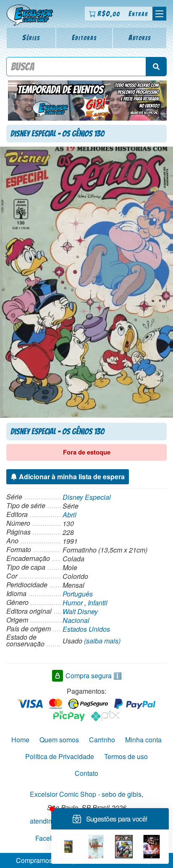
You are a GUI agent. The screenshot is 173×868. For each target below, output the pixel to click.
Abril (69, 514)
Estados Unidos (86, 629)
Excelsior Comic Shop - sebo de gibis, (86, 794)
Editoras (84, 37)
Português (78, 594)
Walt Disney (80, 611)
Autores (139, 37)
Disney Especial (87, 497)
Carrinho (102, 739)
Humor (73, 602)
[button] (159, 14)
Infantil (97, 602)
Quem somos (59, 739)
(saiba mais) (102, 641)
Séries (31, 37)
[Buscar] (156, 66)
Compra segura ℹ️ (94, 675)
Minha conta (143, 739)
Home (20, 739)
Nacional (76, 620)
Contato (86, 773)
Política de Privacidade (59, 756)
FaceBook (50, 837)
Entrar (138, 14)
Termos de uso (126, 756)
